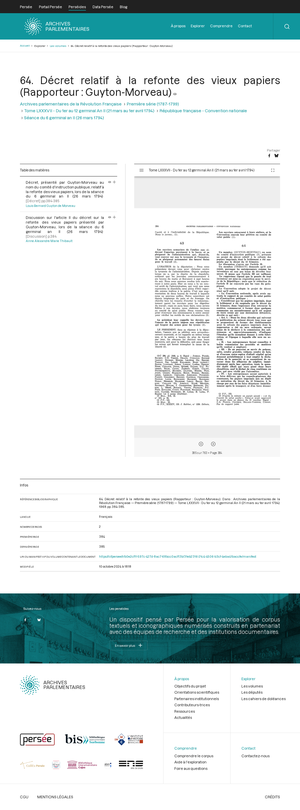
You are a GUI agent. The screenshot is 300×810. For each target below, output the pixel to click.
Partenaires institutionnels (196, 699)
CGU (24, 797)
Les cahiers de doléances (263, 699)
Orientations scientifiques (196, 692)
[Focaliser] (114, 182)
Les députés (251, 692)
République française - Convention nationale (203, 110)
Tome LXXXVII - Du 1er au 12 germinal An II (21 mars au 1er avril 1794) (89, 110)
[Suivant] (213, 444)
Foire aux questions (190, 768)
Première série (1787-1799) (153, 103)
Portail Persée (50, 7)
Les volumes (58, 45)
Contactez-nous (255, 756)
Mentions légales (55, 797)
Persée (26, 7)
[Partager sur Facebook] (269, 156)
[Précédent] (201, 444)
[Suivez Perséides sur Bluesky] (39, 620)
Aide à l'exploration (190, 762)
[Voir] (175, 92)
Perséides (77, 7)
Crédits (272, 797)
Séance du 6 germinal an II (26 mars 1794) (64, 117)
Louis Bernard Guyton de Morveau (50, 205)
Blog (123, 7)
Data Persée (103, 7)
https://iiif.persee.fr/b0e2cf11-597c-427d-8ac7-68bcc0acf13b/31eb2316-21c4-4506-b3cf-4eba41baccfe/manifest (177, 556)
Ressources (184, 711)
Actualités (183, 717)
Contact (245, 26)
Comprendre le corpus (193, 756)
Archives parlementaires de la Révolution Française (71, 103)
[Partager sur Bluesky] (276, 156)
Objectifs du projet (190, 686)
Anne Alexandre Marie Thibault (49, 241)
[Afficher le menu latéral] (141, 170)
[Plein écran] (273, 170)
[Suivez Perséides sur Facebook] (25, 620)
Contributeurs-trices (192, 705)
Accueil (25, 45)
